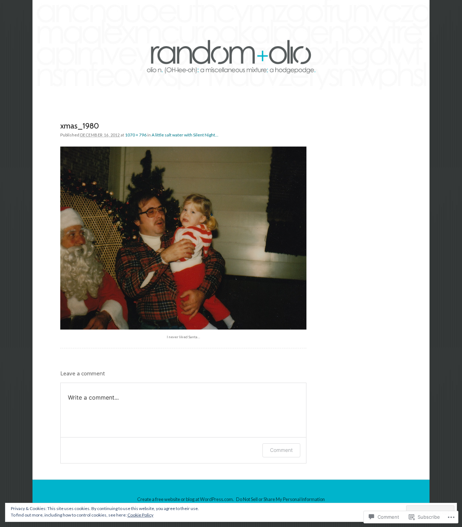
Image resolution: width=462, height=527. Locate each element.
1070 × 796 (136, 135)
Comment (281, 450)
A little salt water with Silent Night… (185, 135)
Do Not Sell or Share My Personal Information (280, 499)
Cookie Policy (140, 515)
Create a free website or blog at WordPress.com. (185, 499)
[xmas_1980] (183, 238)
